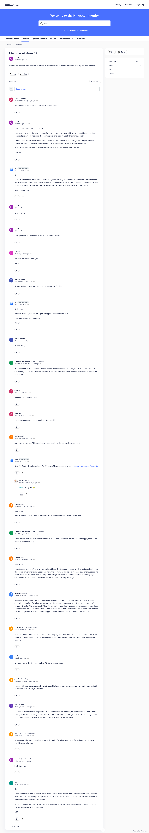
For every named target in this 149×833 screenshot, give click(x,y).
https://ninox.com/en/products (85, 466)
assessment (19, 413)
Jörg (21, 168)
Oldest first (94, 81)
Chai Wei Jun (19, 759)
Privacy (118, 5)
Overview (8, 45)
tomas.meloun (20, 279)
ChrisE (17, 58)
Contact (128, 5)
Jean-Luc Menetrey (21, 679)
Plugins (53, 39)
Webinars (81, 39)
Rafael (21, 480)
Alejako (17, 390)
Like (14, 74)
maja (22, 459)
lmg (16, 782)
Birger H (18, 252)
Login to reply (21, 89)
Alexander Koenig (21, 98)
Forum (17, 5)
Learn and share (12, 39)
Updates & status (39, 39)
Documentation (66, 39)
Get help (25, 39)
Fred (16, 656)
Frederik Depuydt (21, 593)
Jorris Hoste (19, 627)
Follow (24, 74)
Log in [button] (138, 5)
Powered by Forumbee (140, 831)
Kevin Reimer (19, 705)
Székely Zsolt (19, 436)
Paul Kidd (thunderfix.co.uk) (25, 362)
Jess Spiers (18, 733)
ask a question (82, 30)
